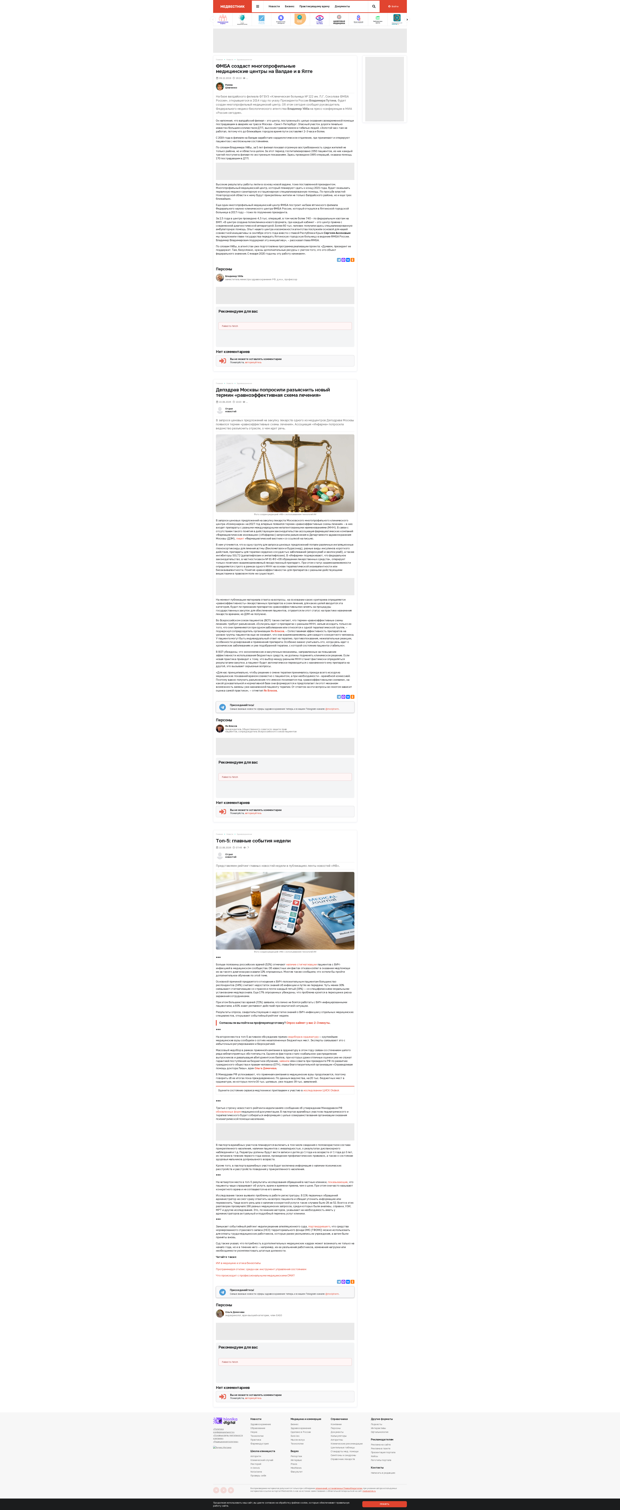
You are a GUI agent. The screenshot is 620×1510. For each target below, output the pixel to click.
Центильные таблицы (343, 1447)
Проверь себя (258, 1475)
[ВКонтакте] (348, 260)
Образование (257, 1428)
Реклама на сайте (381, 1445)
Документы (342, 6)
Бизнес (289, 6)
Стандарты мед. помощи (344, 1451)
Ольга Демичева (265, 1068)
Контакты (377, 1467)
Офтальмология (379, 1432)
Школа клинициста (262, 1451)
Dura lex (295, 1435)
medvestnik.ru (369, 1491)
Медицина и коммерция (306, 1419)
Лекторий (255, 1464)
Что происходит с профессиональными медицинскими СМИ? (255, 1275)
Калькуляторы (339, 1435)
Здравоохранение (244, 59)
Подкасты (376, 1424)
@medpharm (332, 708)
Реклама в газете (381, 1448)
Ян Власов (277, 631)
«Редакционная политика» (225, 1441)
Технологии (257, 1435)
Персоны (224, 269)
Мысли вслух (298, 1439)
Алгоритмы (337, 1439)
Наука (253, 1432)
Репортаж (296, 1456)
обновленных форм (228, 1111)
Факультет (297, 1471)
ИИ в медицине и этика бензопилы (239, 1263)
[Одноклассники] (352, 260)
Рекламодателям (382, 1439)
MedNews (296, 1467)
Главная (219, 59)
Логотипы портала (381, 1460)
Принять (384, 1504)
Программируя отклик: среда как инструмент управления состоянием (261, 1269)
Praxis (294, 1464)
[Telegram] (339, 260)
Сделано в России (301, 1432)
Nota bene (256, 1471)
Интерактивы (378, 1428)
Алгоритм (255, 1456)
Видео (295, 1451)
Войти (395, 6)
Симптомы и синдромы (343, 1455)
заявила (284, 1061)
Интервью (296, 1460)
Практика (255, 1439)
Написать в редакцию (383, 1473)
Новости (274, 6)
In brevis (255, 1467)
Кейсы (374, 1456)
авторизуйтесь (253, 362)
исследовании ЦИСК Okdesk (321, 1090)
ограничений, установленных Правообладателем (338, 1488)
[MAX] (343, 260)
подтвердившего (319, 1226)
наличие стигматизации (301, 964)
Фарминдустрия (259, 1443)
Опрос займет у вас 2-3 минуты (308, 1022)
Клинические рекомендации (347, 1443)
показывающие (338, 1182)
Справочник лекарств (343, 1459)
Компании (336, 1424)
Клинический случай (261, 1460)
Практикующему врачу (315, 6)
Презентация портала (383, 1452)
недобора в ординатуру (303, 1036)
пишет (240, 538)
